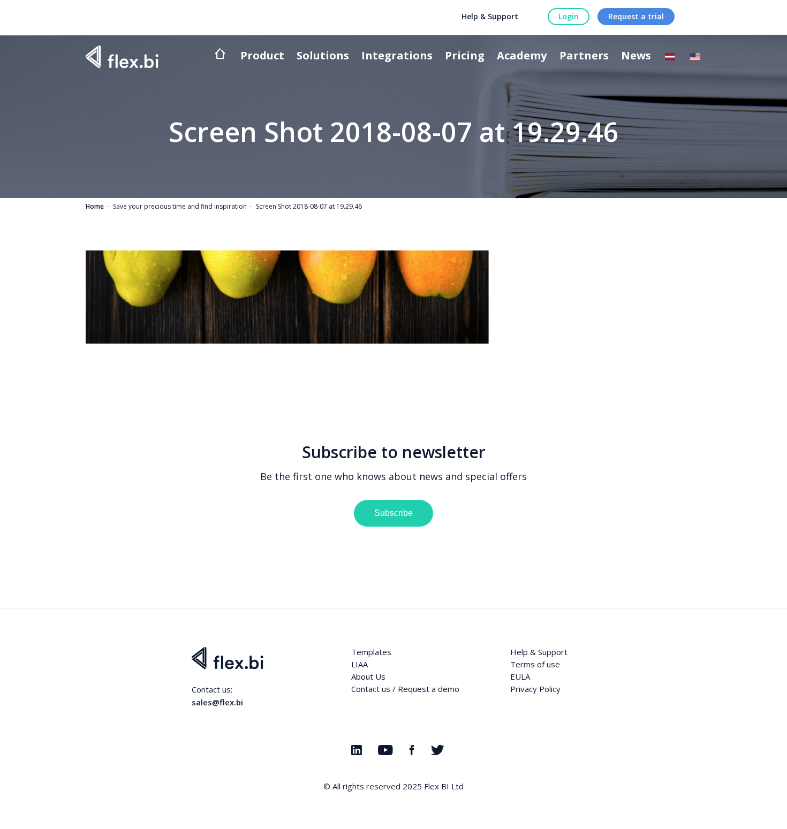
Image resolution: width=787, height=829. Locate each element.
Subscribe (393, 513)
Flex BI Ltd (444, 786)
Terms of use (535, 664)
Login (568, 16)
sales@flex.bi (217, 702)
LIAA (359, 664)
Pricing (465, 56)
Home (95, 206)
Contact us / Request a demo (405, 688)
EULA (520, 676)
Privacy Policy (535, 688)
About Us (368, 676)
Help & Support (489, 16)
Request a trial (636, 16)
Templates (371, 652)
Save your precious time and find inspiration (180, 206)
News (636, 56)
